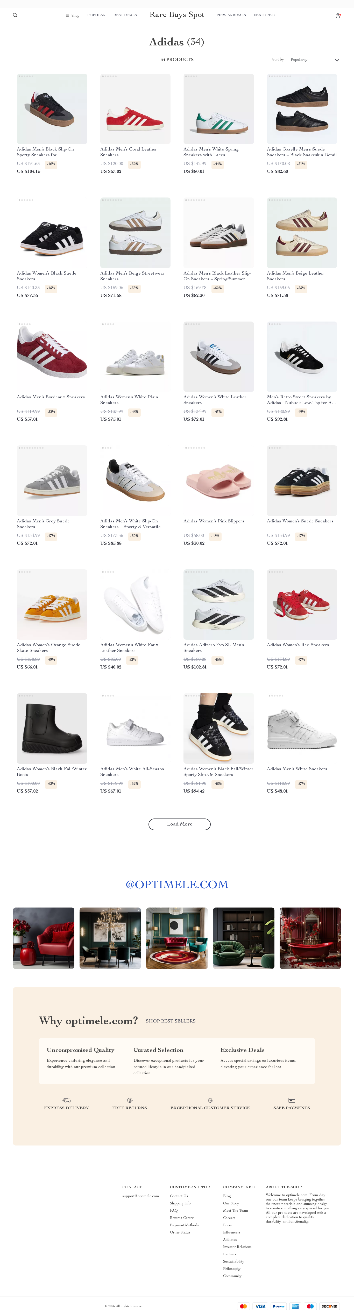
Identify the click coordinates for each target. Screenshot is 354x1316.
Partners (229, 1254)
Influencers (231, 1233)
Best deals (125, 15)
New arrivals (231, 15)
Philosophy (231, 1269)
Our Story (231, 1203)
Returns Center (182, 1218)
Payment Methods (184, 1225)
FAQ (174, 1211)
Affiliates (230, 1240)
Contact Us (179, 1196)
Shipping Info (180, 1203)
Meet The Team (235, 1211)
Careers (229, 1218)
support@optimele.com (140, 1196)
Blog (227, 1196)
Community (232, 1276)
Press (227, 1225)
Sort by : (279, 60)
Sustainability (233, 1262)
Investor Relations (237, 1247)
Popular (96, 15)
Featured (264, 15)
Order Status (180, 1233)
